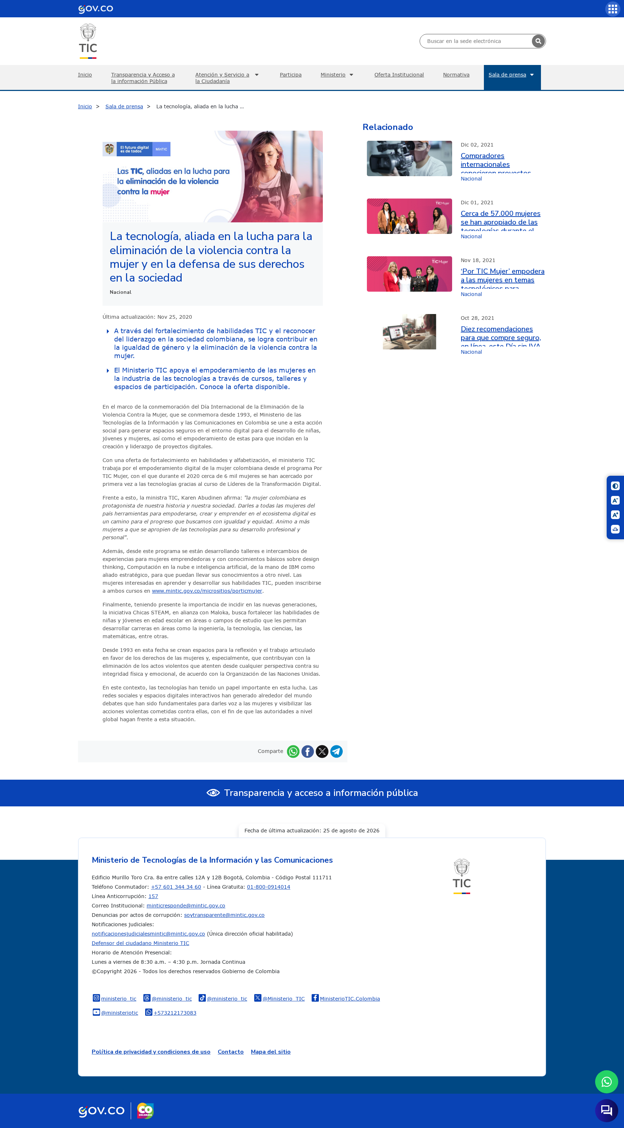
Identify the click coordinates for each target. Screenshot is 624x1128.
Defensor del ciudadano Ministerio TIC (140, 943)
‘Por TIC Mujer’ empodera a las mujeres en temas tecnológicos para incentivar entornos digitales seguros (503, 278)
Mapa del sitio (271, 1052)
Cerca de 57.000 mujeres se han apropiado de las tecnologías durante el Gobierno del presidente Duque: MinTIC (501, 220)
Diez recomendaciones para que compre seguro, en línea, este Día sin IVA (501, 336)
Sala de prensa (507, 74)
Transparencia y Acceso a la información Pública (143, 77)
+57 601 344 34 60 (176, 887)
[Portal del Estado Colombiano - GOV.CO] (95, 8)
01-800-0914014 (268, 887)
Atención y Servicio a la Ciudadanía (222, 77)
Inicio (85, 74)
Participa (291, 74)
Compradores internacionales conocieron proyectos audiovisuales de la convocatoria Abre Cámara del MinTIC (503, 162)
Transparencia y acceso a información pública (321, 793)
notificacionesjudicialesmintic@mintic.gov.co (148, 934)
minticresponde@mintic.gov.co (186, 905)
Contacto (231, 1052)
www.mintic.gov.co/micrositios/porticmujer (207, 591)
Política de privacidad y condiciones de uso (151, 1052)
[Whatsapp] (293, 751)
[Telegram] (336, 751)
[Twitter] (322, 751)
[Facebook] (307, 751)
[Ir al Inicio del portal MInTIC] (88, 41)
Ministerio (333, 74)
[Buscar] (538, 41)
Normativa (456, 74)
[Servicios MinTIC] (612, 9)
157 (153, 896)
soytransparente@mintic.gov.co (224, 915)
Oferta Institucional (399, 74)
